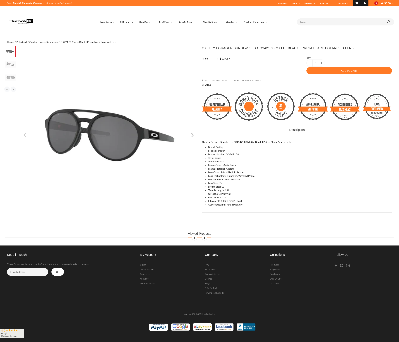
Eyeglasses (275, 274)
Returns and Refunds (214, 293)
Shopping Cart (310, 3)
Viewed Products (199, 233)
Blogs (207, 283)
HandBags (274, 264)
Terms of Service (147, 283)
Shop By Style (276, 279)
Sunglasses (275, 269)
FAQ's (207, 264)
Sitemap (208, 279)
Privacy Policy (211, 269)
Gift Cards (274, 283)
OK (57, 272)
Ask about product (254, 80)
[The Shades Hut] (21, 34)
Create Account (147, 269)
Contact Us (145, 274)
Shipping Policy (212, 288)
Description (297, 129)
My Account (283, 3)
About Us (144, 279)
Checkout (324, 3)
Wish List (296, 3)
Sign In (143, 264)
